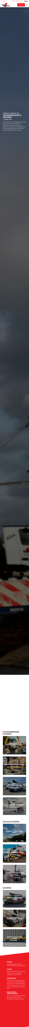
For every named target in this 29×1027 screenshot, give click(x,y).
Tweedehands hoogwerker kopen (14, 918)
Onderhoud (11, 978)
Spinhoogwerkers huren (14, 764)
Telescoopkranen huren (14, 873)
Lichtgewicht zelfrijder (14, 805)
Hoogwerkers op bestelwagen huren (14, 785)
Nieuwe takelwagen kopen (14, 937)
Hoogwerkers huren (11, 964)
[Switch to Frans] (26, 1)
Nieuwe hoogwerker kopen (14, 898)
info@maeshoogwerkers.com (17, 1)
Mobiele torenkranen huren (14, 831)
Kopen (7, 888)
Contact (21, 5)
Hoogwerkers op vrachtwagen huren (14, 744)
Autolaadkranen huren (14, 852)
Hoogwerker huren (11, 733)
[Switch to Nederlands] (25, 1)
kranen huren (16, 965)
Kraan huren (11, 822)
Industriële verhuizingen (12, 992)
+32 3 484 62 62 (4, 1)
